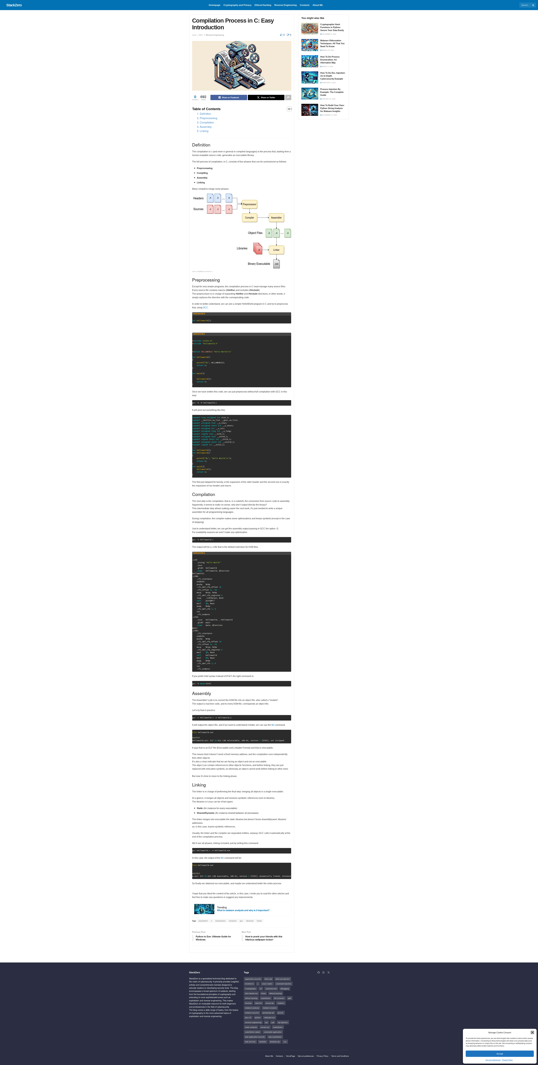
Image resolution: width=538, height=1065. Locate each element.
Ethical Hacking (263, 5)
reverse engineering (253, 1022)
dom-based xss (251, 993)
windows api (275, 1041)
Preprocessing (208, 118)
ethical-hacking (275, 993)
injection (258, 1003)
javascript (270, 1003)
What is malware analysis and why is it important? (243, 910)
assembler (203, 921)
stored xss (265, 1027)
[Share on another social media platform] (288, 97)
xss (285, 1041)
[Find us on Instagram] (323, 972)
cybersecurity (271, 988)
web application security (255, 1037)
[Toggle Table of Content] (288, 109)
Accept (500, 1053)
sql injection (283, 1022)
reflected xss (269, 1017)
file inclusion (279, 998)
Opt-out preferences (493, 1060)
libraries (250, 921)
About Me (318, 5)
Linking (204, 131)
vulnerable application (273, 1032)
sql (266, 1022)
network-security (252, 1013)
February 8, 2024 (329, 82)
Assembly (206, 126)
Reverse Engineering (285, 5)
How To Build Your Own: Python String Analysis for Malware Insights (332, 108)
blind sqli (268, 979)
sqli (272, 1022)
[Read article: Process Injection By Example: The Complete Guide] (309, 94)
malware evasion (270, 1008)
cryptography (250, 988)
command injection (283, 984)
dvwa (263, 993)
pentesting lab (268, 1013)
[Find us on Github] (318, 972)
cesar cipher (267, 984)
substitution (278, 1027)
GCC (205, 307)
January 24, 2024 (328, 99)
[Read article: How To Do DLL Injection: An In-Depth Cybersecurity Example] (309, 77)
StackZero (14, 5)
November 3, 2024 (329, 34)
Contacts (304, 5)
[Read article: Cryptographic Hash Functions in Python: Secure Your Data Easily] (309, 29)
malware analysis (252, 1008)
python (257, 1017)
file (273, 725)
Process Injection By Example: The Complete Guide (332, 92)
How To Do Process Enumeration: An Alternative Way (330, 60)
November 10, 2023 (329, 115)
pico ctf (248, 1017)
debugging (285, 988)
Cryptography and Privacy (237, 5)
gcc (241, 921)
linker (259, 921)
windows (262, 1041)
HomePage (290, 1056)
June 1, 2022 (197, 35)
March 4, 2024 (327, 66)
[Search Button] (533, 5)
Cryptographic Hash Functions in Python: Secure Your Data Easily (332, 27)
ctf (261, 988)
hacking (248, 1003)
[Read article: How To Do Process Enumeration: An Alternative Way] (309, 61)
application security (253, 979)
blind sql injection (283, 979)
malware (281, 1003)
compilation (220, 921)
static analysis (251, 1027)
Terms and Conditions (340, 1056)
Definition (205, 113)
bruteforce (249, 984)
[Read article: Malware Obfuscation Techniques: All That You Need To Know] (309, 45)
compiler (233, 921)
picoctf (280, 1013)
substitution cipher (252, 1032)
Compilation (207, 122)
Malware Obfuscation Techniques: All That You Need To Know (332, 43)
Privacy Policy (507, 1060)
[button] (532, 1032)
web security (250, 1041)
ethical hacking (251, 998)
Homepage (214, 5)
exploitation (265, 998)
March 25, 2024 (328, 50)
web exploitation (275, 1037)
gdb (289, 998)
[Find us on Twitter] (328, 972)
